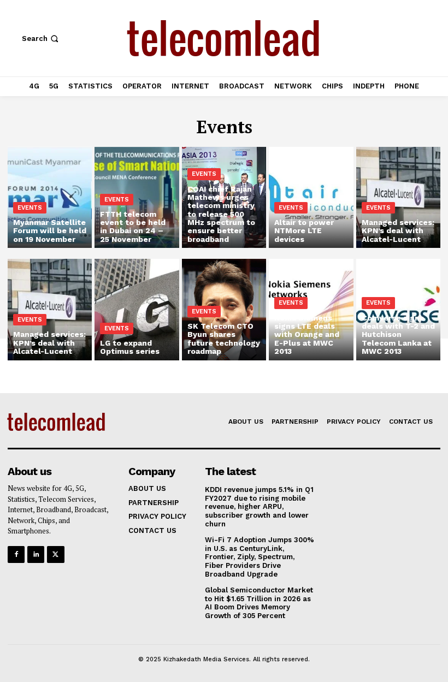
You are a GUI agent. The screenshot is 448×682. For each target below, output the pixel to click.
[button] (41, 38)
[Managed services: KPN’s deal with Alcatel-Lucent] (398, 197)
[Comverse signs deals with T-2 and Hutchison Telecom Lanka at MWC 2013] (398, 309)
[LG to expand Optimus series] (137, 309)
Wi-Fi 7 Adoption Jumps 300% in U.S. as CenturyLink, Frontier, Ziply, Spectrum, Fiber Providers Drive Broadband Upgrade (259, 557)
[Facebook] (16, 554)
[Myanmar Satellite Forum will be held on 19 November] (50, 197)
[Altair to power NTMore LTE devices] (311, 197)
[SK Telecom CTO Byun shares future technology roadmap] (224, 309)
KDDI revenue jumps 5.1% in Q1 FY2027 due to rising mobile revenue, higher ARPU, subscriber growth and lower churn (259, 506)
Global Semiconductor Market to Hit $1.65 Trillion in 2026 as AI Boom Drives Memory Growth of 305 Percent (259, 603)
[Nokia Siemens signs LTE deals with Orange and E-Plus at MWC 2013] (311, 309)
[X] (55, 554)
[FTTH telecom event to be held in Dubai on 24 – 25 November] (137, 197)
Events (29, 207)
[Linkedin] (35, 554)
